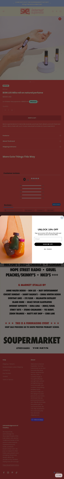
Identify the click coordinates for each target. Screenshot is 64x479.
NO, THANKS (48, 249)
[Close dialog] (62, 217)
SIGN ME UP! (48, 244)
